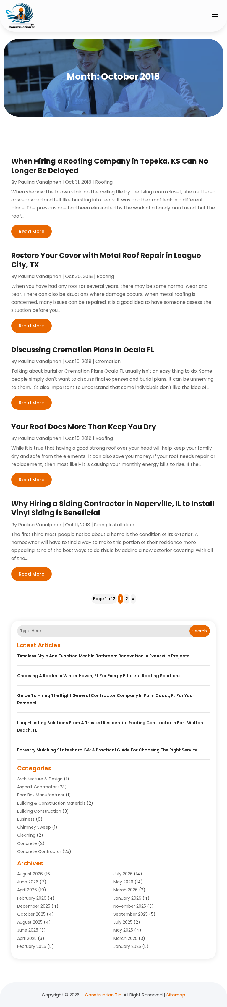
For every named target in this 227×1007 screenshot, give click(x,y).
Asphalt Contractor (37, 787)
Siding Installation (114, 524)
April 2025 (27, 938)
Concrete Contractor (39, 851)
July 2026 (123, 874)
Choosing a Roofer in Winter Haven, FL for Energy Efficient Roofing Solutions (99, 676)
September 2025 (131, 914)
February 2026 (31, 898)
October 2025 (31, 914)
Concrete (27, 843)
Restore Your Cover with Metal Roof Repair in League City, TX (106, 260)
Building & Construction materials (51, 803)
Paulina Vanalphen (39, 182)
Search (199, 631)
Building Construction (39, 811)
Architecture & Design (40, 779)
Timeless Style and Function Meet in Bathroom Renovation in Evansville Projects (103, 656)
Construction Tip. (103, 995)
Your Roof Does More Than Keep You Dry (83, 427)
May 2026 (123, 882)
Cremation (108, 361)
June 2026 (27, 882)
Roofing (104, 182)
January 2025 (127, 946)
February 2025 (31, 946)
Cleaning (26, 835)
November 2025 (130, 906)
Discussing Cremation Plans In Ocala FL (82, 350)
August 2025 (30, 922)
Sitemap (175, 995)
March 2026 (126, 890)
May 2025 (123, 930)
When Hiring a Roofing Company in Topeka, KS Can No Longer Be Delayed (109, 165)
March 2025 (125, 938)
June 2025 (27, 930)
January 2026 (127, 898)
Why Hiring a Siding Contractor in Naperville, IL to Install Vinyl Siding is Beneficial (112, 508)
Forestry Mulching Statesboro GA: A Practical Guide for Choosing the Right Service (107, 750)
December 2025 (33, 906)
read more (31, 231)
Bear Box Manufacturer (40, 795)
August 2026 (30, 874)
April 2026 (27, 890)
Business (26, 819)
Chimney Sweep (34, 827)
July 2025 (123, 922)
